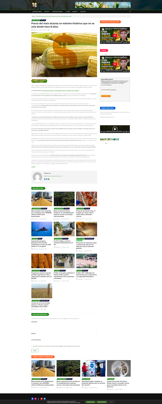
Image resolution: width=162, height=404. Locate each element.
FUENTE (33, 167)
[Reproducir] (101, 42)
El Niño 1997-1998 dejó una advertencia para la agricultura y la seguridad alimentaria (86, 275)
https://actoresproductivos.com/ (54, 176)
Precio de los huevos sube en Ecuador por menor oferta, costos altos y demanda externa (85, 214)
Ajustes (111, 402)
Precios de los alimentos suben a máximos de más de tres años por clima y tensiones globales (86, 245)
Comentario (34, 321)
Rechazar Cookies (101, 402)
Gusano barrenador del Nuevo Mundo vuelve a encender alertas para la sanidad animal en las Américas (118, 384)
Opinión (74, 11)
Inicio (33, 16)
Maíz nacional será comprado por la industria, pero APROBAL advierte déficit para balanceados (41, 214)
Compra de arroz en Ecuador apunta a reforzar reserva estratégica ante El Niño (40, 305)
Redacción (36, 30)
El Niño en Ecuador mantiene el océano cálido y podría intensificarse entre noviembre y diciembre (64, 276)
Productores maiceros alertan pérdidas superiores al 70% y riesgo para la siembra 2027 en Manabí (41, 276)
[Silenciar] (126, 42)
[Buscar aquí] (130, 11)
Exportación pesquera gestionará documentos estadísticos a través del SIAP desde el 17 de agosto (41, 244)
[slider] (114, 131)
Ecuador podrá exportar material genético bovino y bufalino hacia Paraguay (60, 90)
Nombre (33, 333)
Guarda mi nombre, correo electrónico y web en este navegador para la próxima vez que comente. (56, 346)
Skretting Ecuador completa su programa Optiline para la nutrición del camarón (93, 383)
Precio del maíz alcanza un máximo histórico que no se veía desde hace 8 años (54, 16)
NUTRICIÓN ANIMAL (57, 11)
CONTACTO (83, 11)
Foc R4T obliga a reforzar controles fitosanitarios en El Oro (63, 243)
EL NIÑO (68, 11)
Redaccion (36, 219)
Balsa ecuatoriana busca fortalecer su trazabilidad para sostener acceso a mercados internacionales (64, 214)
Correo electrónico (36, 340)
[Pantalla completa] (128, 42)
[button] (114, 129)
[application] (115, 35)
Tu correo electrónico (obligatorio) (108, 89)
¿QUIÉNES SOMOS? (37, 11)
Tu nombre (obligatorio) (106, 85)
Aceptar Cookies (90, 402)
